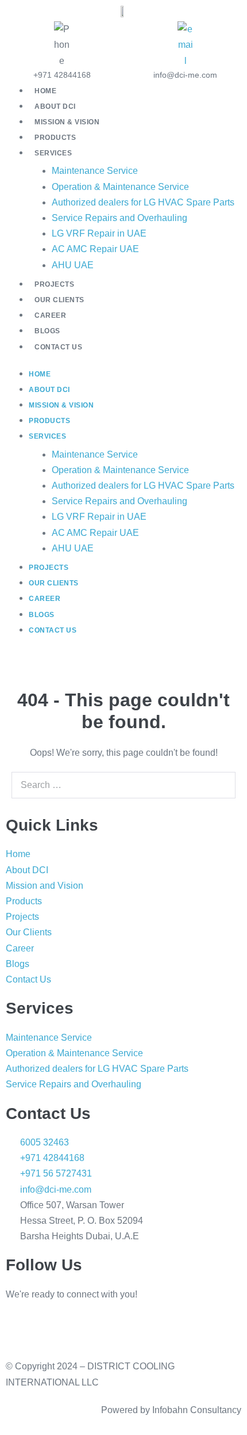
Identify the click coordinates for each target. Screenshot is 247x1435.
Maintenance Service (95, 171)
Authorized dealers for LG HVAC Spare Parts (143, 202)
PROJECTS (54, 284)
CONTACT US (58, 347)
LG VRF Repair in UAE (99, 233)
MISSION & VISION (66, 122)
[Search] (220, 785)
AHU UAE (73, 265)
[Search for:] (123, 785)
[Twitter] (113, 1328)
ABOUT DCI (55, 106)
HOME (45, 91)
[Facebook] (82, 1328)
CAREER (50, 315)
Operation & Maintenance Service (120, 187)
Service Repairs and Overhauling (119, 218)
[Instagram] (51, 1328)
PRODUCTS (55, 138)
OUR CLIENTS (59, 300)
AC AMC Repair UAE (95, 249)
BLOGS (47, 331)
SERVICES (53, 153)
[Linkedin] (20, 1328)
